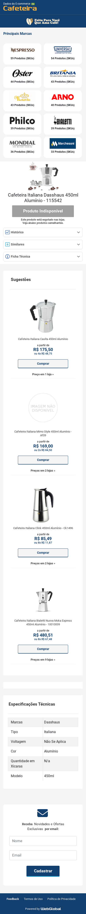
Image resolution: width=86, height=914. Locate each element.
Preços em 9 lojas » (43, 659)
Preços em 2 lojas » (43, 470)
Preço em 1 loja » (43, 374)
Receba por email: (43, 826)
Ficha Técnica (20, 256)
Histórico (17, 232)
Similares (17, 244)
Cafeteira (20, 8)
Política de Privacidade (61, 899)
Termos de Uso (33, 899)
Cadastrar (43, 870)
